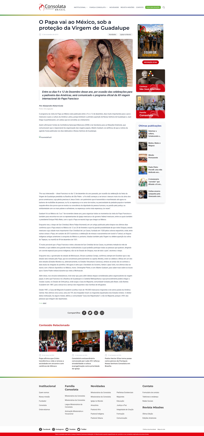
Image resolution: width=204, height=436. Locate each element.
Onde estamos (44, 410)
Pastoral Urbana (97, 418)
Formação (120, 414)
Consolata (43, 405)
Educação (120, 401)
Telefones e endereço (150, 397)
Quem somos (44, 392)
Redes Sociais (147, 401)
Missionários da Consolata (75, 396)
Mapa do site (161, 429)
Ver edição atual (150, 62)
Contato (140, 7)
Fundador (42, 401)
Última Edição (147, 414)
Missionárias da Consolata (75, 400)
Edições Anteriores (149, 418)
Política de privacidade (149, 429)
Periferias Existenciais (125, 392)
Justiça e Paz (122, 405)
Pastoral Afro (96, 410)
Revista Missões (127, 7)
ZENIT (44, 303)
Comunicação (122, 418)
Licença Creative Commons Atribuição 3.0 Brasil (85, 434)
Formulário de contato (150, 392)
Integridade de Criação (125, 410)
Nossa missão (44, 397)
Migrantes (120, 397)
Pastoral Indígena (97, 414)
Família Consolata (97, 7)
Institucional (80, 7)
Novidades (114, 7)
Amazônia (94, 405)
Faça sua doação (153, 7)
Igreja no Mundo (125, 34)
